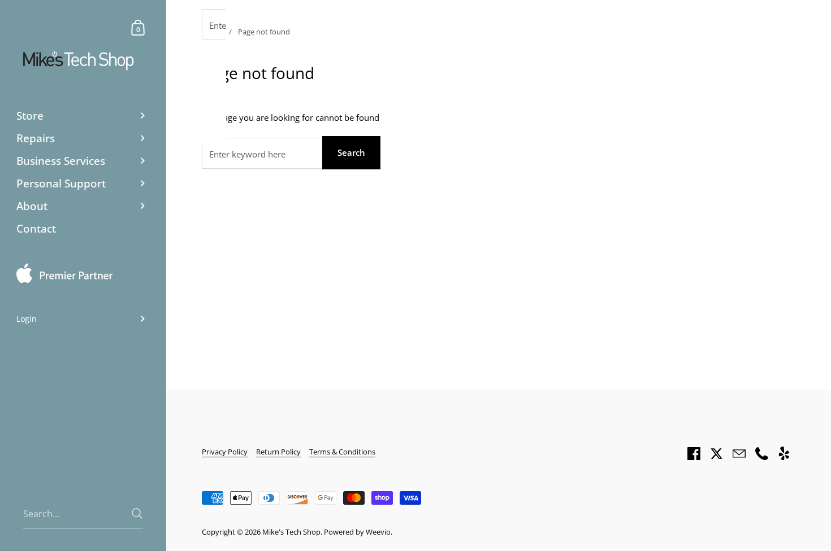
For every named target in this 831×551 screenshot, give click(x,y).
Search (351, 152)
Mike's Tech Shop (291, 532)
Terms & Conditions (342, 452)
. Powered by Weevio (356, 532)
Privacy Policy (225, 452)
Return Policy (278, 452)
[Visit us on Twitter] (716, 453)
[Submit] (137, 513)
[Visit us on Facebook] (693, 453)
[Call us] (761, 453)
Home (212, 32)
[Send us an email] (739, 453)
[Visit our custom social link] (784, 453)
